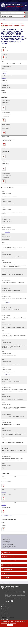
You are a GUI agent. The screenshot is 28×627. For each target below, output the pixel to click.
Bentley (3, 83)
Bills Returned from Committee (9, 546)
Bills (5, 19)
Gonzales (3, 78)
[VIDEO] (4, 108)
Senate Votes (7, 232)
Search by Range (6, 537)
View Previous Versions (6, 515)
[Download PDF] (3, 485)
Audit (23, 0)
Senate (15, 0)
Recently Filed (5, 542)
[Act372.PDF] (3, 57)
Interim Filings (4, 619)
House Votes (7, 302)
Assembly (6, 0)
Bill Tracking (4, 623)
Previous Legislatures (6, 606)
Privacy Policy (13, 592)
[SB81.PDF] (3, 50)
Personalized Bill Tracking (7, 544)
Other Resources (5, 613)
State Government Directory (7, 617)
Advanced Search (6, 539)
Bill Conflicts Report (6, 547)
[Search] (24, 13)
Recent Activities (6, 541)
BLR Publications (5, 610)
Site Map (19, 592)
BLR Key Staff (4, 608)
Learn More (13, 623)
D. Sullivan (3, 73)
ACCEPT (10, 625)
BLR (19, 0)
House (11, 0)
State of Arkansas (5, 615)
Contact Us (7, 592)
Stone (6, 83)
